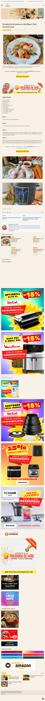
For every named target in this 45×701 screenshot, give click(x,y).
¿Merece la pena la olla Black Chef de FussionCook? (38, 240)
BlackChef (4, 30)
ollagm (10, 675)
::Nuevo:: (5, 1)
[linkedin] (23, 657)
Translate (10, 377)
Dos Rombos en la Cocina (13, 224)
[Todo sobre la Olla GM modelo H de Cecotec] (4, 677)
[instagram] (23, 652)
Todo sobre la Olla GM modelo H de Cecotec (13, 677)
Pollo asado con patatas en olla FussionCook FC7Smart (38, 251)
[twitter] (2, 657)
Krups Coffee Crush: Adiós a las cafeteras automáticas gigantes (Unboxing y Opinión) (20, 1)
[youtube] (2, 652)
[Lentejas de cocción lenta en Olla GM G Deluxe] (26, 677)
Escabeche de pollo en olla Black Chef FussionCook (16, 240)
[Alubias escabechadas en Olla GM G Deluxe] (4, 683)
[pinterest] (23, 654)
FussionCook (8, 30)
